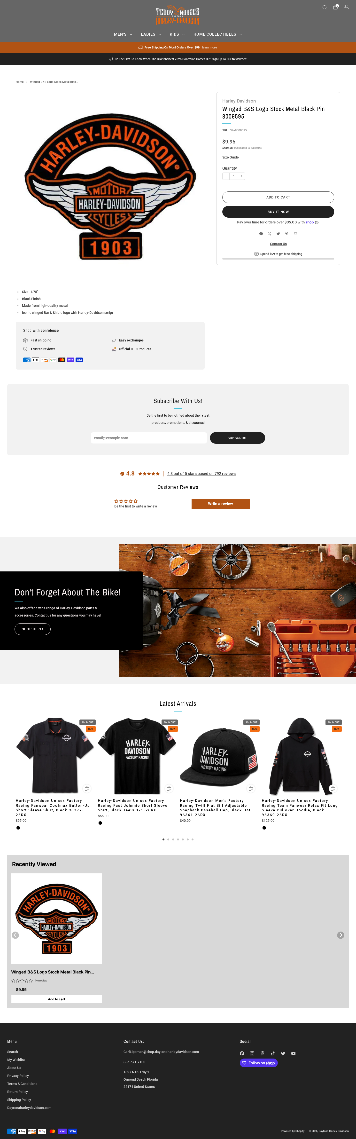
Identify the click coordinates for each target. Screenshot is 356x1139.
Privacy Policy (18, 1076)
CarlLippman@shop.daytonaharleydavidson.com (161, 1052)
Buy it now (278, 212)
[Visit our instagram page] (252, 1053)
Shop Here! (32, 629)
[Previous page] (16, 757)
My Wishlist (16, 1060)
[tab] (163, 839)
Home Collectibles (214, 34)
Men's (120, 34)
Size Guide (230, 157)
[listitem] (178, 47)
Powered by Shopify (292, 1131)
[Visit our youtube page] (293, 1053)
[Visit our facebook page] (242, 1053)
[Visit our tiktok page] (273, 1053)
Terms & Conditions (22, 1084)
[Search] (324, 7)
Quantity (229, 168)
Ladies (148, 34)
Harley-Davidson (239, 101)
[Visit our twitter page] (283, 1053)
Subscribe (238, 438)
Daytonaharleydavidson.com (29, 1108)
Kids (174, 34)
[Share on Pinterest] (286, 233)
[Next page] (340, 757)
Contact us (43, 615)
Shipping (227, 148)
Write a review (220, 503)
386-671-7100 (134, 1062)
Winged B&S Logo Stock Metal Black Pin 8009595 (51, 972)
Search (12, 1052)
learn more (209, 47)
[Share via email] (295, 233)
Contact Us (278, 244)
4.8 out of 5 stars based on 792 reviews (201, 473)
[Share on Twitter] (278, 233)
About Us (14, 1068)
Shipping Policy (19, 1100)
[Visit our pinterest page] (262, 1053)
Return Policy (17, 1092)
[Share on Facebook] (260, 233)
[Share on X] (269, 233)
